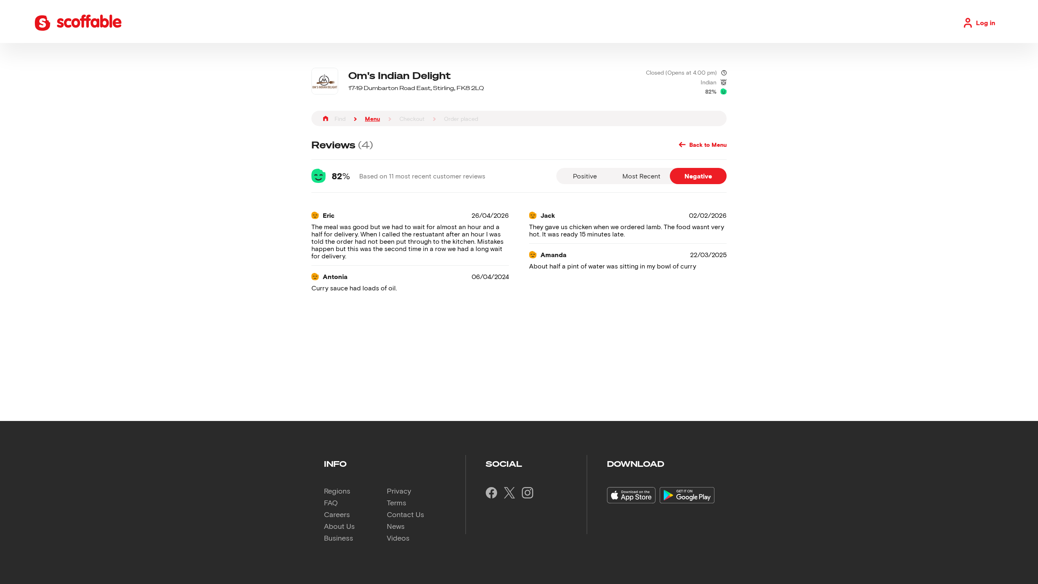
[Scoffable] (78, 29)
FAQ (331, 502)
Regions (337, 490)
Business (338, 537)
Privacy (399, 490)
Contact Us (405, 514)
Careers (337, 514)
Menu (372, 118)
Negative (698, 176)
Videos (398, 537)
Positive (585, 176)
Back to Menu (708, 144)
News (396, 526)
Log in (985, 22)
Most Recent (641, 176)
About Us (339, 526)
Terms (396, 502)
